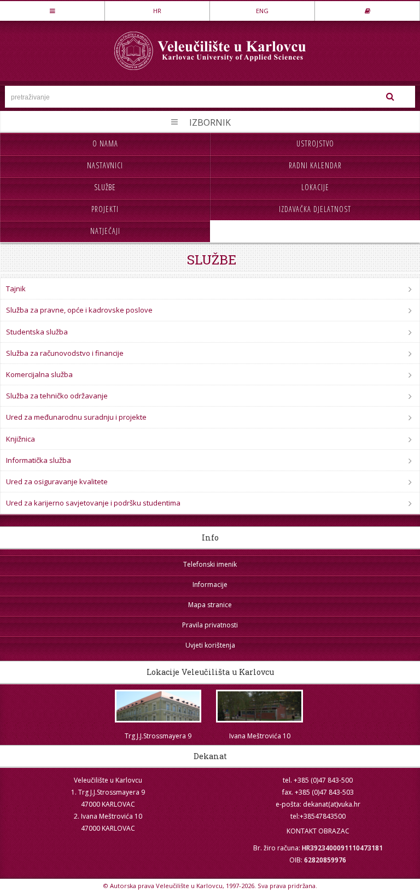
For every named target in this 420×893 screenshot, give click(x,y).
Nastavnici (105, 165)
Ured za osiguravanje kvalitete (57, 481)
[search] (390, 97)
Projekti (105, 209)
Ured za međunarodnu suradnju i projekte (76, 417)
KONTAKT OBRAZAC (318, 831)
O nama (105, 143)
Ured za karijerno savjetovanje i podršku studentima (93, 503)
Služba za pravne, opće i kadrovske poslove (79, 310)
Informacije (210, 584)
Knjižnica (20, 439)
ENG (262, 11)
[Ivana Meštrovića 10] (260, 706)
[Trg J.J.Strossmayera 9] (158, 706)
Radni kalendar (315, 165)
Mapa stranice (210, 604)
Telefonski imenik (210, 564)
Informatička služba (38, 460)
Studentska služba (37, 332)
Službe (105, 187)
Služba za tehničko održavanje (57, 396)
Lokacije (315, 187)
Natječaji (105, 231)
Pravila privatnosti (210, 625)
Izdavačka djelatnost (315, 209)
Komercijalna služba (39, 374)
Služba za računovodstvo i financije (65, 353)
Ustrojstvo (315, 143)
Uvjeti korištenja (210, 645)
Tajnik (16, 288)
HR (157, 11)
